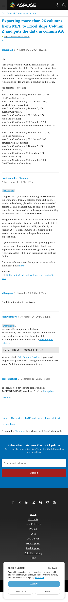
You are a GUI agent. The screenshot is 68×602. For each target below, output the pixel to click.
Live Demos (33, 538)
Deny (47, 592)
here (21, 265)
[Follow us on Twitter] (20, 502)
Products (33, 519)
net (3, 40)
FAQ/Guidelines (33, 418)
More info (39, 577)
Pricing (33, 528)
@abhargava (8, 190)
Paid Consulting (33, 553)
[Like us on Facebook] (13, 502)
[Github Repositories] (48, 502)
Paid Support (33, 548)
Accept (34, 584)
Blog (33, 557)
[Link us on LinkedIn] (27, 502)
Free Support (33, 543)
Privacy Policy (9, 424)
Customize (20, 592)
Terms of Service (53, 418)
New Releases (33, 524)
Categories (16, 418)
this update (48, 391)
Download (7, 397)
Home (5, 418)
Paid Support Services (29, 357)
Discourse (20, 431)
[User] (57, 5)
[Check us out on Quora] (41, 502)
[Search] (64, 5)
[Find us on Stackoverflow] (34, 502)
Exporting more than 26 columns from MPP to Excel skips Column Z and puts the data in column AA (33, 26)
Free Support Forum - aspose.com (19, 13)
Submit (34, 472)
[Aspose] (23, 5)
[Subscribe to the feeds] (55, 502)
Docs (33, 533)
